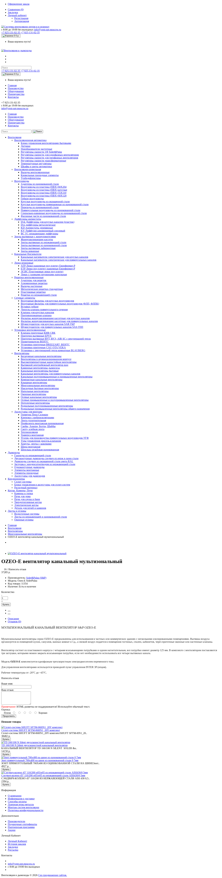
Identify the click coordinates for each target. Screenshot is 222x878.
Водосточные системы (26, 513)
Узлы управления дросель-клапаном (41, 440)
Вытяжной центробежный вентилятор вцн (44, 365)
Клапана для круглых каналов (37, 312)
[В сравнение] (9, 613)
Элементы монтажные (26, 470)
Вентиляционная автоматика (30, 140)
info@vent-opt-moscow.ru (47, 29)
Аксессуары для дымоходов (29, 476)
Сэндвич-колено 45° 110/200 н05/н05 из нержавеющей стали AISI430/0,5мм (43, 775)
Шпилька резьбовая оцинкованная (40, 449)
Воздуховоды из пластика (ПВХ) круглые (44, 189)
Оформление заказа (18, 4)
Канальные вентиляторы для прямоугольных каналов (50, 373)
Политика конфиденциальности (25, 810)
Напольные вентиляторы (35, 391)
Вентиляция (14, 137)
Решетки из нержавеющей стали (39, 295)
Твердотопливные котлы (28, 502)
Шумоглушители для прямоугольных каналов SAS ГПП (52, 327)
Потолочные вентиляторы (35, 403)
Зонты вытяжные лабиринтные (38, 248)
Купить (6, 604)
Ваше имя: (7, 683)
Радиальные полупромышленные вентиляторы (47, 405)
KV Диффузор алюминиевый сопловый (43, 230)
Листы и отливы (17, 511)
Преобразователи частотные (36, 149)
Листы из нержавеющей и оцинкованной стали (40, 516)
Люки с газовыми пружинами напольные (44, 274)
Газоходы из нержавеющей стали (32, 455)
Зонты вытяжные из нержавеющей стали (43, 242)
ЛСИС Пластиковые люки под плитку (42, 271)
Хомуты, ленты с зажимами (36, 443)
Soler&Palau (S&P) (36, 577)
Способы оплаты (17, 801)
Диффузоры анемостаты (27, 219)
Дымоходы (14, 452)
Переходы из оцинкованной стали (40, 207)
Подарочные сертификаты (22, 824)
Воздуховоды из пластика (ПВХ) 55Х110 (43, 192)
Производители (16, 821)
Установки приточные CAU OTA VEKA (43, 347)
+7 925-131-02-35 (11, 32)
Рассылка (13, 849)
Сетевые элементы (24, 297)
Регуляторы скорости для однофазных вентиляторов (50, 154)
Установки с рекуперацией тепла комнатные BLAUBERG (53, 350)
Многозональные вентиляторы (38, 385)
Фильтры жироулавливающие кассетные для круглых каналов (55, 318)
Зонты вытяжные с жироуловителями (35, 236)
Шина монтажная (30, 446)
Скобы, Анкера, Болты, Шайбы (38, 426)
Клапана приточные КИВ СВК (38, 332)
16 (5, 569)
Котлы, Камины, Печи (20, 490)
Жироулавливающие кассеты (37, 239)
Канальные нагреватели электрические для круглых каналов (54, 257)
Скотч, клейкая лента (32, 429)
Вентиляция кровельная (27, 169)
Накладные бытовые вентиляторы (40, 388)
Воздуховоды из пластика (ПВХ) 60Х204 (43, 187)
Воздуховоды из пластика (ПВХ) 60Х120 (43, 195)
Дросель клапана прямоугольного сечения (44, 309)
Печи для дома (22, 496)
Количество (7, 592)
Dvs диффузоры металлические (38, 224)
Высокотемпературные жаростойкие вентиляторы (49, 362)
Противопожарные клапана (36, 315)
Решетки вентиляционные (29, 277)
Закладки (13, 12)
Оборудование (16, 91)
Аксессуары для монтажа (28, 411)
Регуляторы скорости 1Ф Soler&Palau (41, 151)
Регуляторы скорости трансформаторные (43, 160)
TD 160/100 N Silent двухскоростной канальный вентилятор (34, 745)
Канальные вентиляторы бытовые (40, 370)
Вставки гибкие (30, 306)
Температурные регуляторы (36, 163)
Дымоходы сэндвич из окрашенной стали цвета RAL (43, 461)
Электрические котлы (26, 505)
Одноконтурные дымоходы (29, 467)
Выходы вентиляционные (35, 172)
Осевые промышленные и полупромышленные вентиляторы (55, 400)
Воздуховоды (21, 181)
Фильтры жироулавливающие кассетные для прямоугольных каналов (59, 321)
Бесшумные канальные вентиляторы (41, 356)
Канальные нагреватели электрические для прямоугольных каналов (58, 260)
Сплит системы (23, 481)
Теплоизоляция (29, 432)
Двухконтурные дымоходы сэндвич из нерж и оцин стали (46, 458)
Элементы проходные (26, 473)
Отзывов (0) (14, 621)
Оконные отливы (23, 519)
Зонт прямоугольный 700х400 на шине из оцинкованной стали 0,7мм (39, 760)
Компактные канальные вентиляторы (41, 379)
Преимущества (16, 94)
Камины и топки (23, 493)
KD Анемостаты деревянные (37, 227)
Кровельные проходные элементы (40, 175)
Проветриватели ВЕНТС (35, 341)
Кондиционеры (16, 478)
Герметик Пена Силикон (34, 414)
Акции (11, 830)
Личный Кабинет (17, 841)
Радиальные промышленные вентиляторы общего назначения (55, 408)
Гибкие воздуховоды (32, 198)
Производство (16, 88)
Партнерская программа (21, 827)
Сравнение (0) (16, 9)
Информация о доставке (21, 798)
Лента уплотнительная (33, 420)
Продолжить (9, 716)
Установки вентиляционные (30, 330)
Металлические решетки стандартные (42, 289)
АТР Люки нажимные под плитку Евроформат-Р (48, 265)
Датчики (25, 146)
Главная (12, 85)
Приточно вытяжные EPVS (36, 335)
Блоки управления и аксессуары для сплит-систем (42, 484)
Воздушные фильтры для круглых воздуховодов (47, 300)
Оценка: (5, 709)
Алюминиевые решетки (34, 283)
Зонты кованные (30, 251)
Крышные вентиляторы (34, 382)
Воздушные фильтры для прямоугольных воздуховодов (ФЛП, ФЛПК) (60, 303)
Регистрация (21, 18)
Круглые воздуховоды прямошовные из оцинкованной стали (55, 204)
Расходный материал (25, 487)
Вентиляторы (21, 353)
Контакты (13, 97)
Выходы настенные (31, 286)
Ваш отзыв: (7, 690)
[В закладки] (9, 611)
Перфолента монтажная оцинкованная (42, 423)
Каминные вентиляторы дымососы (40, 368)
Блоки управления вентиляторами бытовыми (46, 143)
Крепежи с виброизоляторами (37, 417)
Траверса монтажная (32, 435)
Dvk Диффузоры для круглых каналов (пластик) (47, 222)
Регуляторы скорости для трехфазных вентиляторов (49, 157)
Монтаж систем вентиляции (23, 807)
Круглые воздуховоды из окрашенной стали (45, 201)
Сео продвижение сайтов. (52, 875)
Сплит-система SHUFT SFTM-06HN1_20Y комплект (30, 730)
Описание (13, 618)
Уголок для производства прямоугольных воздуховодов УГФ (55, 438)
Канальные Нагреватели (27, 254)
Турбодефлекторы (31, 178)
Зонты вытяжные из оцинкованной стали (44, 245)
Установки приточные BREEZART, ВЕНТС (45, 344)
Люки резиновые (23, 262)
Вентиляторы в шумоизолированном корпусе (46, 359)
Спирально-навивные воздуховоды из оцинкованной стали (54, 213)
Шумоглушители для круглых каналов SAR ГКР (48, 324)
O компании (14, 795)
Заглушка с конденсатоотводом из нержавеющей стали (44, 464)
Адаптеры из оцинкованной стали (40, 184)
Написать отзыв (17, 569)
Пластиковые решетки (33, 292)
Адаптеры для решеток (33, 280)
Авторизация (21, 21)
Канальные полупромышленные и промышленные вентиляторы (56, 376)
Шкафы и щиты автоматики (36, 166)
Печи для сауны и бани (27, 499)
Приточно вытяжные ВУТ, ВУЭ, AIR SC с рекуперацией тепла (56, 338)
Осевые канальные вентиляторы (39, 397)
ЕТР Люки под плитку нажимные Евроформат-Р (48, 268)
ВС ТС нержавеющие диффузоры (39, 233)
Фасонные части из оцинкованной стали (43, 216)
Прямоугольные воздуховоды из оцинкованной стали (50, 210)
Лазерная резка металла (21, 804)
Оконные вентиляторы (33, 394)
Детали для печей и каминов (30, 508)
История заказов (17, 844)
